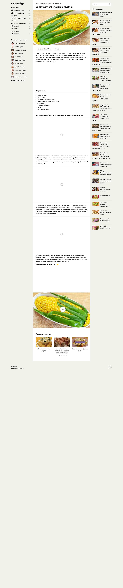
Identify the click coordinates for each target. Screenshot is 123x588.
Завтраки (16, 26)
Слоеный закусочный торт (105, 227)
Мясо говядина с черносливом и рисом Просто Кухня (101, 41)
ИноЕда (19, 3)
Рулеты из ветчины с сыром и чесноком (105, 189)
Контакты (14, 366)
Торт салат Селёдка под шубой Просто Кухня (100, 117)
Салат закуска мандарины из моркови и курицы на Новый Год (102, 61)
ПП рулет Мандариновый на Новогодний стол (105, 172)
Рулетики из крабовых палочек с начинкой (105, 164)
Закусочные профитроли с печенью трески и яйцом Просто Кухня (101, 107)
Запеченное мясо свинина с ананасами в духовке (101, 97)
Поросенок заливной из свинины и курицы (106, 78)
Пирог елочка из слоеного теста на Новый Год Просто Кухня (101, 31)
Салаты (57, 49)
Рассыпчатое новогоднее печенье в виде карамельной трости (101, 145)
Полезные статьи (19, 10)
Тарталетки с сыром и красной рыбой (105, 212)
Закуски (16, 28)
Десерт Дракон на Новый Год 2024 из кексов (105, 22)
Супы (15, 15)
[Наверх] (110, 367)
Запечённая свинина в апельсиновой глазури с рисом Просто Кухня (101, 155)
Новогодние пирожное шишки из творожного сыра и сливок (101, 127)
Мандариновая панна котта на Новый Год (105, 136)
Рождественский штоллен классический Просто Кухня (101, 87)
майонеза (75, 59)
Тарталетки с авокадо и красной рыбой (105, 204)
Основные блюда (19, 13)
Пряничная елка (105, 195)
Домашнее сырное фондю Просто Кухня (106, 14)
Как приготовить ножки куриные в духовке (105, 181)
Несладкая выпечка (20, 23)
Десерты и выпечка (20, 18)
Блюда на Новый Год (44, 49)
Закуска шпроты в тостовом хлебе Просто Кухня (105, 70)
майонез (56, 156)
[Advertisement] (61, 76)
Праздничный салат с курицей (105, 220)
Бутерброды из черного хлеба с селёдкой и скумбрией (101, 51)
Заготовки (17, 34)
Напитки (16, 31)
